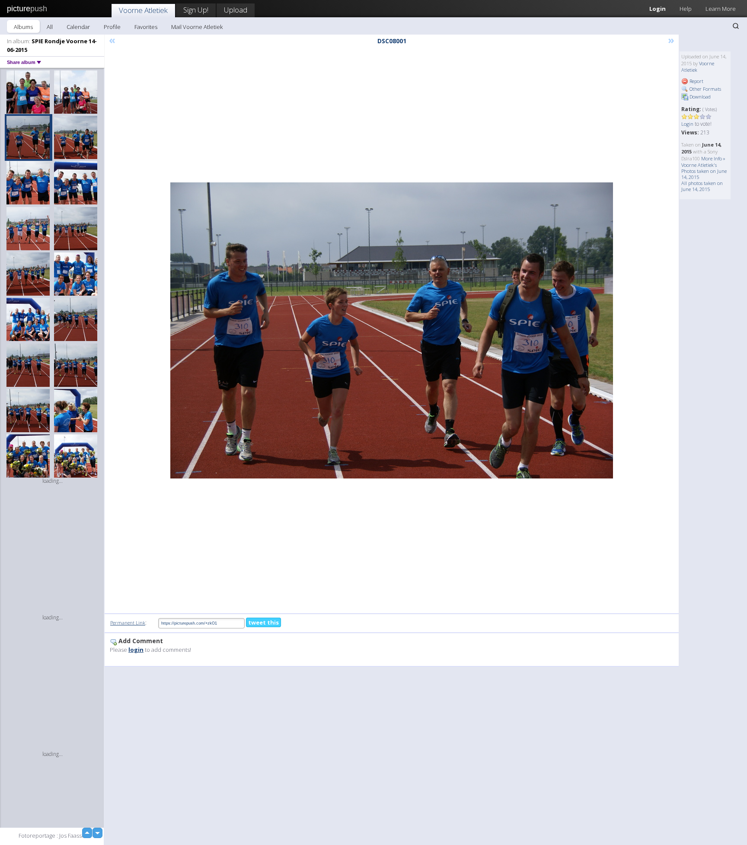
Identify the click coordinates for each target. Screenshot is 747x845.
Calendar (78, 27)
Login (657, 9)
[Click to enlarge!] (391, 330)
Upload (235, 10)
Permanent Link (127, 622)
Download (699, 96)
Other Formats (704, 89)
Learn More (721, 9)
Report (695, 81)
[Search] (736, 26)
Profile (112, 27)
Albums (23, 27)
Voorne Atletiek (143, 10)
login (136, 650)
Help (686, 9)
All (50, 27)
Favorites (145, 27)
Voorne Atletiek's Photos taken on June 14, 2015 (704, 171)
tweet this (263, 622)
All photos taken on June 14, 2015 (702, 186)
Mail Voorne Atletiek (197, 27)
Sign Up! (195, 10)
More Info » (713, 158)
